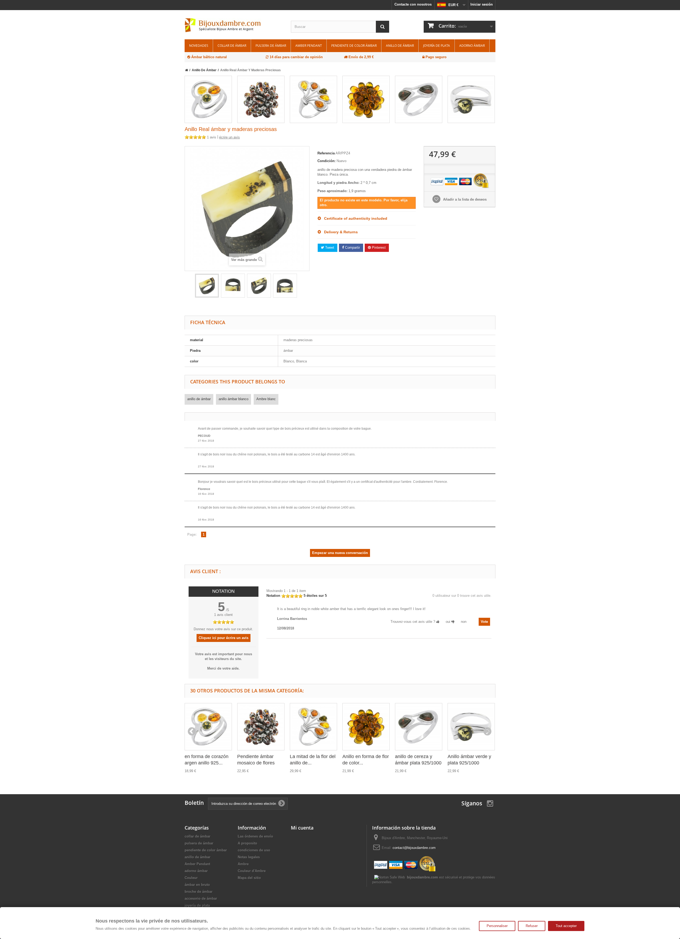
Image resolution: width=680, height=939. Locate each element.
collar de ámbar (232, 45)
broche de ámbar (198, 892)
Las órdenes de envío (255, 836)
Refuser (532, 926)
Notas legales (249, 857)
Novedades (198, 45)
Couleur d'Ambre (252, 871)
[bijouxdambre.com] (234, 25)
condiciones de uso (254, 850)
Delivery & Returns (339, 232)
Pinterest (378, 247)
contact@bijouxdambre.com (414, 848)
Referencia (326, 153)
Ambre (243, 864)
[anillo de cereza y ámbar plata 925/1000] (418, 99)
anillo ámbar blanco (233, 399)
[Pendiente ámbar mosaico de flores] (260, 99)
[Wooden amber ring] (207, 285)
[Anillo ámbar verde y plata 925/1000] (471, 99)
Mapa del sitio (249, 878)
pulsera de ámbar (271, 45)
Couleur (191, 878)
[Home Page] (186, 70)
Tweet (329, 247)
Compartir (352, 247)
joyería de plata (436, 45)
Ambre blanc (266, 399)
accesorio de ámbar (201, 898)
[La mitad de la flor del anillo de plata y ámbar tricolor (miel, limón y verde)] (313, 99)
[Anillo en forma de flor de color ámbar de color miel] (366, 99)
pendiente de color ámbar (354, 45)
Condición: (326, 161)
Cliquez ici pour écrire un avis (223, 638)
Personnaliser (497, 926)
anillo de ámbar (400, 45)
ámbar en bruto (197, 885)
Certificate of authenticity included (354, 218)
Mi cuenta (302, 827)
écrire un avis (229, 137)
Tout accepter (566, 926)
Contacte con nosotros (413, 4)
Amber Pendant (308, 45)
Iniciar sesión (481, 4)
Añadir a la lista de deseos (464, 199)
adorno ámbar (472, 45)
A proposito (247, 843)
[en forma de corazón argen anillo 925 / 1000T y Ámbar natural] (208, 99)
